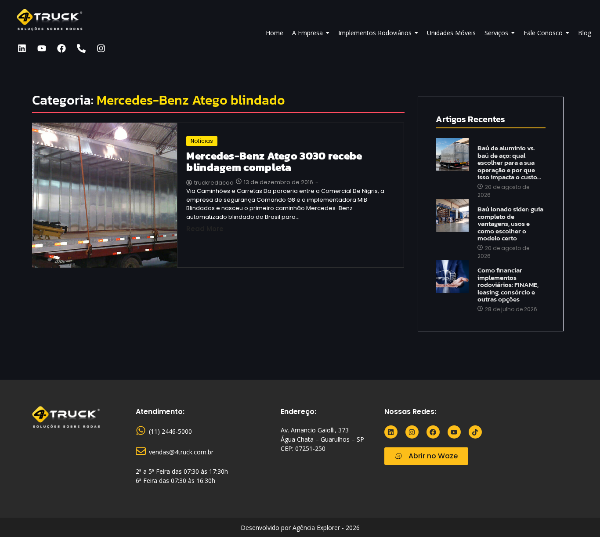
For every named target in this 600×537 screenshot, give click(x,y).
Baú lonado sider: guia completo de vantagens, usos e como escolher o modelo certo (510, 224)
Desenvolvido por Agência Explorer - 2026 (300, 527)
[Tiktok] (475, 432)
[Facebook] (61, 48)
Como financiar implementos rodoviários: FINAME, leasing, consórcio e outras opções (508, 285)
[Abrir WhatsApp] (578, 514)
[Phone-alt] (81, 48)
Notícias (202, 141)
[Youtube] (42, 48)
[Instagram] (101, 48)
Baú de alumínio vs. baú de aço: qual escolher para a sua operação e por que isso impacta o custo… (509, 163)
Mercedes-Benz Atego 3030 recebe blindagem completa (274, 162)
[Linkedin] (22, 48)
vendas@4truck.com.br (181, 452)
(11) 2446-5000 (170, 431)
